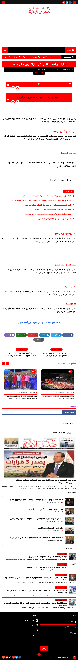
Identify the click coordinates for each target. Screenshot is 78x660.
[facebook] (70, 2)
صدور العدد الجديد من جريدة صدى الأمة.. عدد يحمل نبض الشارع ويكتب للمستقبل (45, 480)
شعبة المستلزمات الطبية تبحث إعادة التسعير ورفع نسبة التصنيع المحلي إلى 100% (35, 537)
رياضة (37, 69)
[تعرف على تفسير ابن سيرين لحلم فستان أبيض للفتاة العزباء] (72, 567)
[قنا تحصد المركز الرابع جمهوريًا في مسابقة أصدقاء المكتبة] (69, 511)
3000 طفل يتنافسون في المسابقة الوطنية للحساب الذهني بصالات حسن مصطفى (47, 196)
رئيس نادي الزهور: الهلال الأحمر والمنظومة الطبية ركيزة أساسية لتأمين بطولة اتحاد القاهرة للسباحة (41, 200)
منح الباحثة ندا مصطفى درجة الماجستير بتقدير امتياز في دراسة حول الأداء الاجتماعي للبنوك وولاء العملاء (36, 591)
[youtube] (63, 2)
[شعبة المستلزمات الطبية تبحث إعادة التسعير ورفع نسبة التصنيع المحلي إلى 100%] (69, 540)
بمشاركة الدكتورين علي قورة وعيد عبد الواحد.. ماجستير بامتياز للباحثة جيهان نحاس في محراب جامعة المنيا (35, 604)
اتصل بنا (33, 635)
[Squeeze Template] (74, 657)
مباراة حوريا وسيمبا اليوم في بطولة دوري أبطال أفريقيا (39, 322)
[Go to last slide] (7, 363)
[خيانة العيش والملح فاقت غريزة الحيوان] (69, 530)
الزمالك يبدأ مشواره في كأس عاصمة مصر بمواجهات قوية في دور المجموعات (48, 214)
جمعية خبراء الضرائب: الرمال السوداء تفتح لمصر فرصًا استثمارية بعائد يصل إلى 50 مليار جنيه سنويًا (36, 578)
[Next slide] (3, 363)
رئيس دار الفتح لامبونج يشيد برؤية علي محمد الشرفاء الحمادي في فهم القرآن (36, 518)
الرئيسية (69, 50)
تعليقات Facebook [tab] (69, 412)
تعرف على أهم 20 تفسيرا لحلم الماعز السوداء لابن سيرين (48, 556)
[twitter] (67, 2)
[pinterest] (6, 657)
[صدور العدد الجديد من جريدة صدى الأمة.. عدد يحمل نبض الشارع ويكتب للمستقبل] (39, 457)
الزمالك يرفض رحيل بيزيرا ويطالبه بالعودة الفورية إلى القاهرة (53, 209)
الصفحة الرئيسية (46, 69)
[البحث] (3, 2)
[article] (21, 352)
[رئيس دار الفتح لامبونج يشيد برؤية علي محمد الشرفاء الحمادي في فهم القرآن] (69, 521)
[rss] (3, 657)
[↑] (39, 654)
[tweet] (13, 87)
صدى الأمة (71, 484)
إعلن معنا (32, 630)
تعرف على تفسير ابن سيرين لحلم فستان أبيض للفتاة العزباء (47, 567)
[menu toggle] (74, 2)
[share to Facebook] (17, 87)
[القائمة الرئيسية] (5, 50)
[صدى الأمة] (39, 10)
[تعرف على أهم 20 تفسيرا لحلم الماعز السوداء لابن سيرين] (72, 556)
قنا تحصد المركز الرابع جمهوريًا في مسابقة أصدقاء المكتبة (43, 509)
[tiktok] (10, 657)
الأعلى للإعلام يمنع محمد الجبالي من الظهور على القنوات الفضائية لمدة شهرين (47, 205)
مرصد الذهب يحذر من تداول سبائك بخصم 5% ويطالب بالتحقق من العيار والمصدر (39, 57)
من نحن (33, 625)
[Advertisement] (39, 31)
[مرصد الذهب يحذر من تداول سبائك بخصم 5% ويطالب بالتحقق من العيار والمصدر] (69, 502)
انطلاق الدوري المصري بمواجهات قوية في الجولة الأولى (54, 218)
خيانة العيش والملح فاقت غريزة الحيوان (50, 528)
